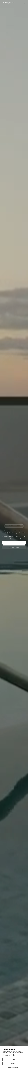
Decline (13, 1063)
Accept (13, 1059)
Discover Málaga (14, 547)
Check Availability (14, 543)
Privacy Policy (11, 1055)
